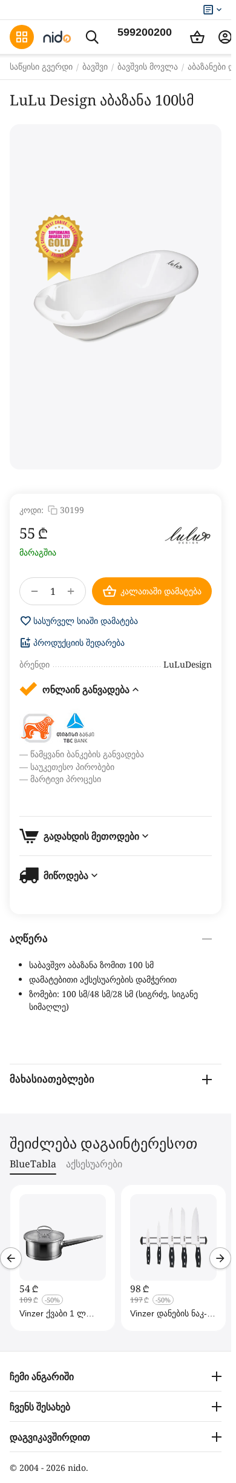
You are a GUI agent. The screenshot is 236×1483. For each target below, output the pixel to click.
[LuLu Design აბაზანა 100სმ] (115, 296)
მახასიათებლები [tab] (52, 1079)
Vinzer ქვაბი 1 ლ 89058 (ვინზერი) (52, 1313)
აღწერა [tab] (29, 938)
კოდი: (31, 510)
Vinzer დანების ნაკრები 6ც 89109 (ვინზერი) (168, 1313)
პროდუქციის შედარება (79, 643)
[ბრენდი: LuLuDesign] (187, 535)
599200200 (144, 32)
